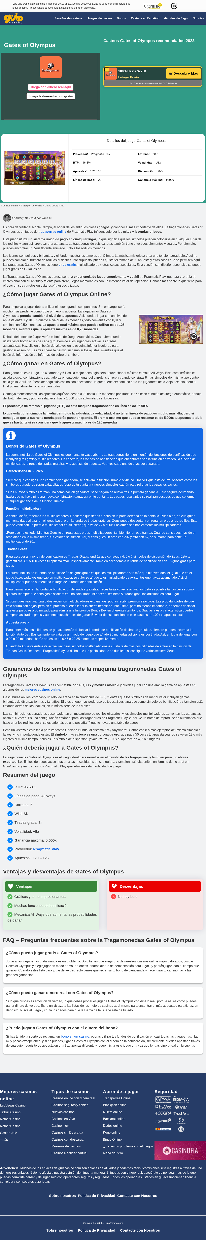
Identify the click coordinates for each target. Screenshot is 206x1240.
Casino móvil (61, 1125)
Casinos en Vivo (63, 1119)
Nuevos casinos (63, 1112)
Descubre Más (185, 73)
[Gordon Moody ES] (181, 1107)
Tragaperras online (31, 205)
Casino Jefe (8, 1133)
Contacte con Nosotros (137, 1196)
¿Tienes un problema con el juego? (128, 1146)
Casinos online (9, 205)
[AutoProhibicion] (181, 1119)
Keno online (111, 1132)
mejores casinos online (42, 689)
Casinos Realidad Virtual (69, 1153)
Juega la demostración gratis (51, 96)
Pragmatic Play (46, 849)
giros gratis (67, 264)
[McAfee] (163, 1107)
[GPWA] (163, 1098)
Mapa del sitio (113, 1153)
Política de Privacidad (96, 1196)
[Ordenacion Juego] (163, 1128)
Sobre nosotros (62, 1196)
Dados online (112, 1125)
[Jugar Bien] (163, 1119)
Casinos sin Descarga (67, 1132)
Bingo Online (112, 1139)
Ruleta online (112, 1112)
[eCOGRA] (163, 1113)
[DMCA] (181, 1098)
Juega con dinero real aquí (50, 87)
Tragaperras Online (117, 1098)
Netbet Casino (10, 1119)
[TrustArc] (181, 1113)
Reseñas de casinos (66, 1146)
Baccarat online (114, 1119)
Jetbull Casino (10, 1112)
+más (4, 1139)
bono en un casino (75, 1036)
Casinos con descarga (67, 1139)
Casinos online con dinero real (73, 1098)
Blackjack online (115, 1105)
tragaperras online (52, 231)
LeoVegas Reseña (128, 77)
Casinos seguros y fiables (70, 1105)
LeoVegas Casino (13, 1105)
